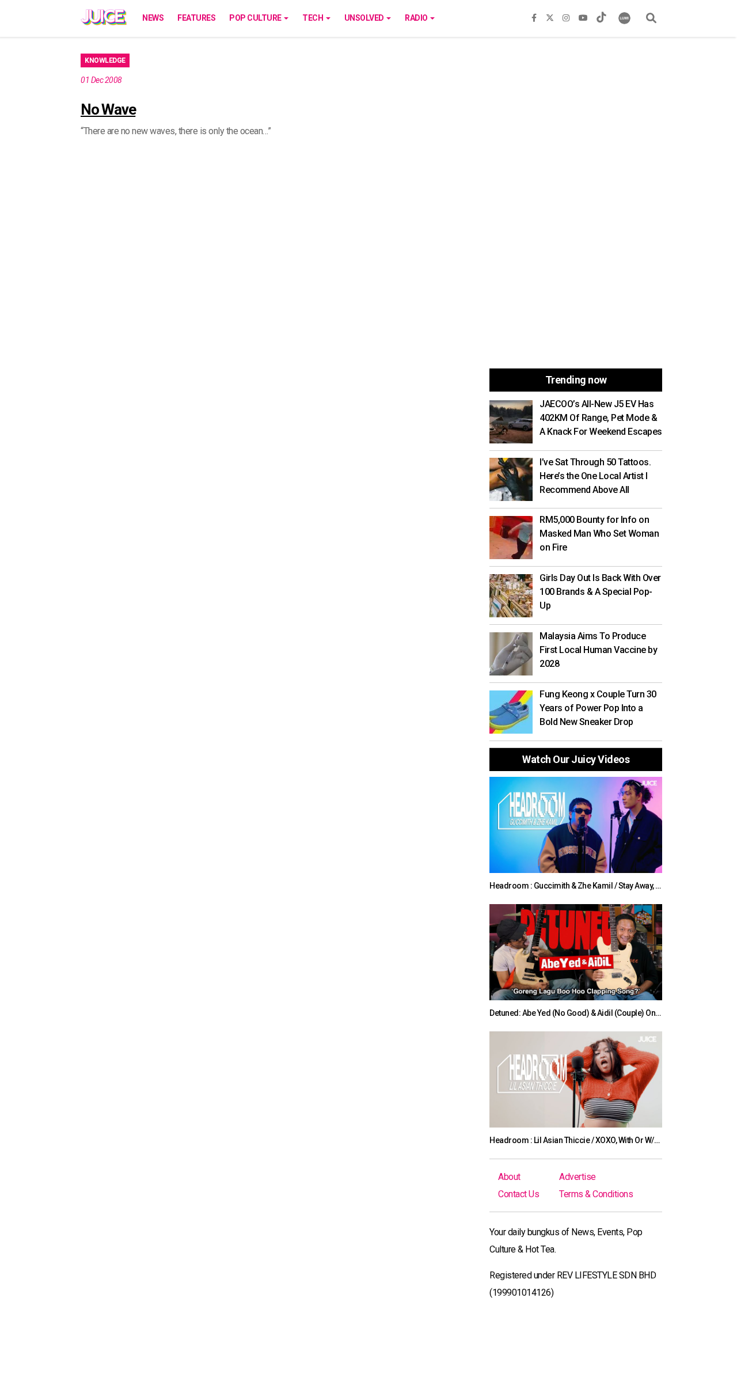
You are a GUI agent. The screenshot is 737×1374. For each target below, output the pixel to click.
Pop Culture (256, 17)
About (509, 1176)
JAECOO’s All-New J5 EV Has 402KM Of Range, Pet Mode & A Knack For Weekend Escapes (601, 417)
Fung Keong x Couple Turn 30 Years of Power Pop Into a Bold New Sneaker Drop (598, 708)
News (153, 17)
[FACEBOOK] (534, 15)
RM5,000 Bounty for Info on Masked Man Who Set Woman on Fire (599, 533)
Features (196, 17)
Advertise (577, 1176)
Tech (313, 17)
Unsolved (365, 17)
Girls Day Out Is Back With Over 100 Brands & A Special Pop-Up (600, 591)
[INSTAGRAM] (566, 15)
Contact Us (518, 1194)
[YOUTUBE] (583, 15)
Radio (417, 17)
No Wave (108, 109)
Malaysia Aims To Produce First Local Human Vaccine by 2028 (598, 650)
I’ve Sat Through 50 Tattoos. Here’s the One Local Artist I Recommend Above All (595, 476)
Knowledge (105, 60)
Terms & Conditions (596, 1194)
